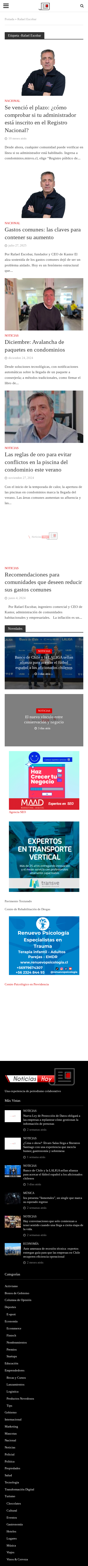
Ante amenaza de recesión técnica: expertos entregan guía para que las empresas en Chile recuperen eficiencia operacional (51, 1252)
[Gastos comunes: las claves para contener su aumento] (44, 191)
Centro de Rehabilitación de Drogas (27, 909)
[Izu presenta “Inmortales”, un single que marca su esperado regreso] (13, 1198)
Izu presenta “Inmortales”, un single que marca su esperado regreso (52, 1200)
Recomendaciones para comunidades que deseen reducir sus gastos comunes (43, 582)
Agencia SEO (17, 812)
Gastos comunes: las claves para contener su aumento (43, 233)
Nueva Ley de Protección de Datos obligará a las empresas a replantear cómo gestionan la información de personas (51, 1119)
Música (28, 1193)
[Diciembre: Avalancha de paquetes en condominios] (44, 304)
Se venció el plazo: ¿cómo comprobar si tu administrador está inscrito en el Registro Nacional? (40, 118)
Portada (9, 19)
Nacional (12, 101)
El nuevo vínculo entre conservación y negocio (44, 719)
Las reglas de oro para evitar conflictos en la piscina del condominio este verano (38, 462)
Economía (31, 1243)
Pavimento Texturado (18, 901)
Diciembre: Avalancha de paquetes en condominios (35, 346)
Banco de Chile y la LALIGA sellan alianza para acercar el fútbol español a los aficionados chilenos (44, 662)
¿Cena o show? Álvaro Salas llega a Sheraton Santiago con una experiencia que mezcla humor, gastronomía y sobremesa (51, 1147)
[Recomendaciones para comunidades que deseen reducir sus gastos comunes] (44, 536)
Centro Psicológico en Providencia (27, 984)
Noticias (12, 335)
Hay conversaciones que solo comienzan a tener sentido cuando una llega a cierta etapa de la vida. (53, 1225)
